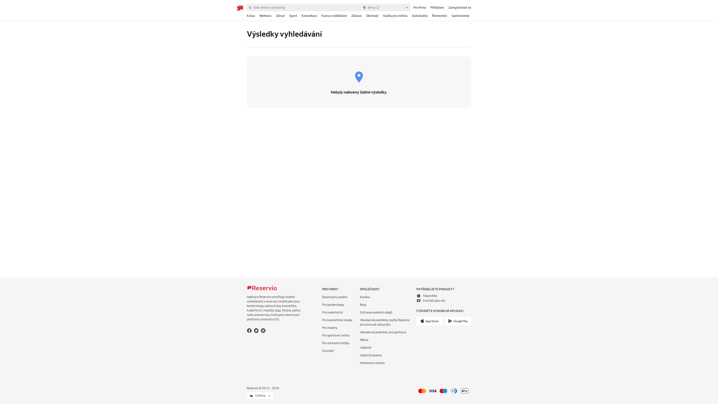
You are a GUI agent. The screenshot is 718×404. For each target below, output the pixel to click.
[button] (426, 295)
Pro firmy (419, 7)
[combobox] (386, 7)
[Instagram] (263, 330)
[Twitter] (256, 330)
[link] (251, 16)
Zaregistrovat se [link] (459, 7)
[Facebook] (249, 330)
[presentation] (260, 395)
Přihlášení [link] (437, 7)
